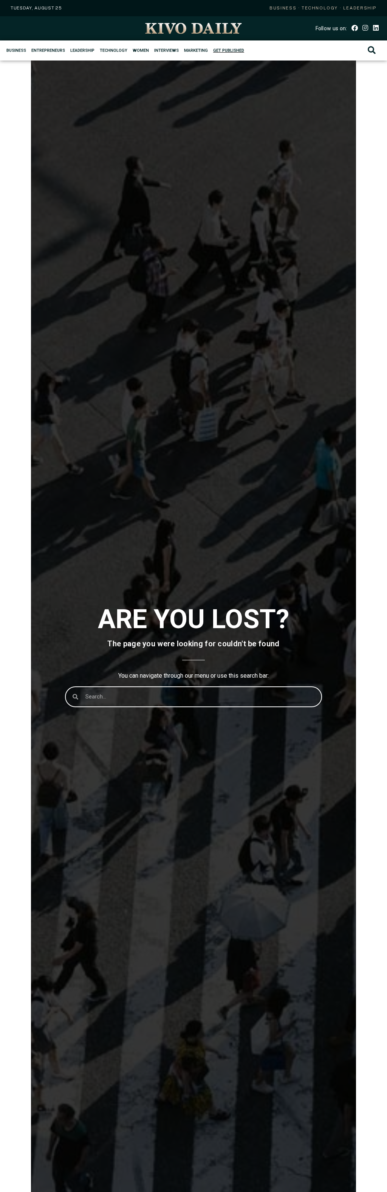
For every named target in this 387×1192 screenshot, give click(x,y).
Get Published (228, 50)
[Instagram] (365, 28)
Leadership (82, 50)
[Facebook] (354, 28)
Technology (113, 50)
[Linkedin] (376, 28)
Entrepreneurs (48, 50)
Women (141, 50)
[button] (371, 50)
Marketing (196, 50)
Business (16, 50)
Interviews (166, 50)
